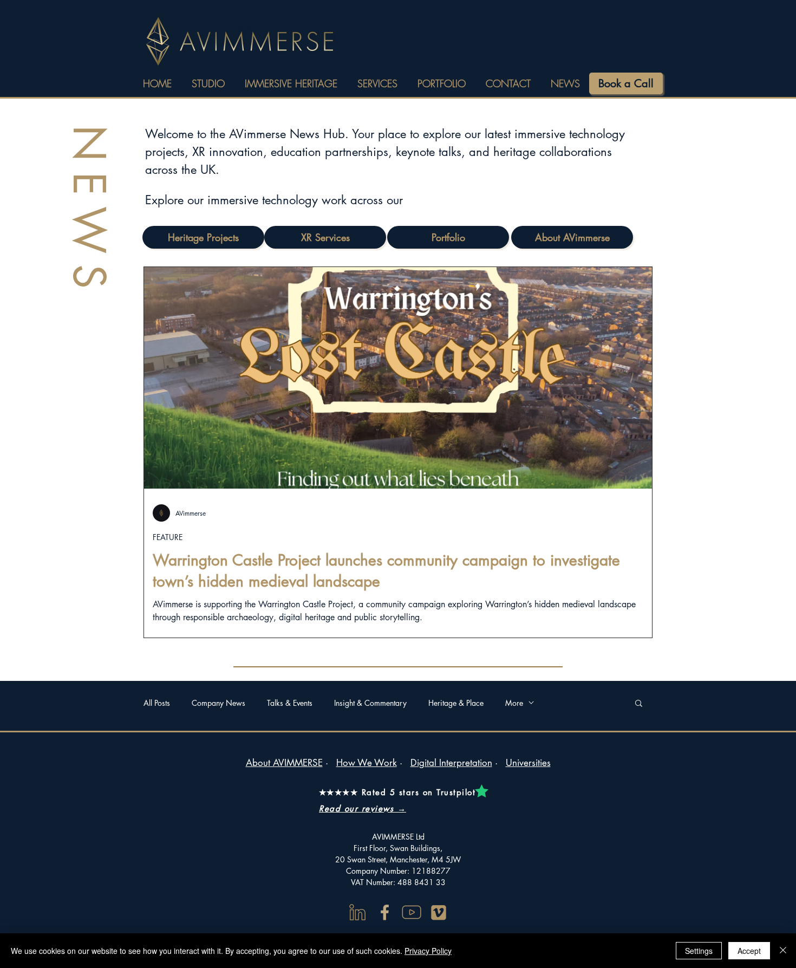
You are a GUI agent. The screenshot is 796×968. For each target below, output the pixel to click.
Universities (528, 763)
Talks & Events (289, 702)
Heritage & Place (456, 702)
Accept (749, 950)
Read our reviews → (362, 808)
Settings (699, 950)
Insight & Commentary (370, 702)
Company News (218, 702)
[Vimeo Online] (438, 912)
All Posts (156, 702)
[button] (639, 704)
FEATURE (167, 537)
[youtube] (411, 912)
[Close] (783, 950)
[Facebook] (384, 912)
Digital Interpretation (451, 763)
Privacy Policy (428, 950)
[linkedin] (357, 912)
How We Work (366, 763)
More (514, 702)
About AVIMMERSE (284, 763)
